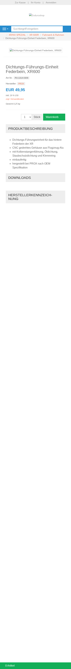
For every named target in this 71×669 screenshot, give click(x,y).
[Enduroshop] (36, 15)
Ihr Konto (35, 2)
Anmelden (51, 2)
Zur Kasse (20, 2)
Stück (37, 117)
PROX (21, 84)
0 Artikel (10, 665)
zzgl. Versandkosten (15, 99)
